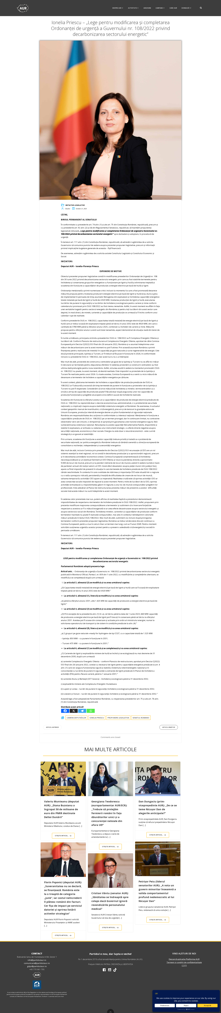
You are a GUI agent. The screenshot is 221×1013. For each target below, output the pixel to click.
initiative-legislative (75, 205)
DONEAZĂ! (186, 8)
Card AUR (173, 8)
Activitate (132, 8)
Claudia (67, 209)
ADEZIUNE (147, 8)
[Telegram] (82, 711)
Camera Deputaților (76, 718)
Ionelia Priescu (97, 718)
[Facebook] (65, 711)
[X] (74, 711)
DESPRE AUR (116, 8)
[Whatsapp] (91, 711)
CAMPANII (159, 8)
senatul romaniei (141, 718)
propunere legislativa (118, 718)
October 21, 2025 (81, 209)
